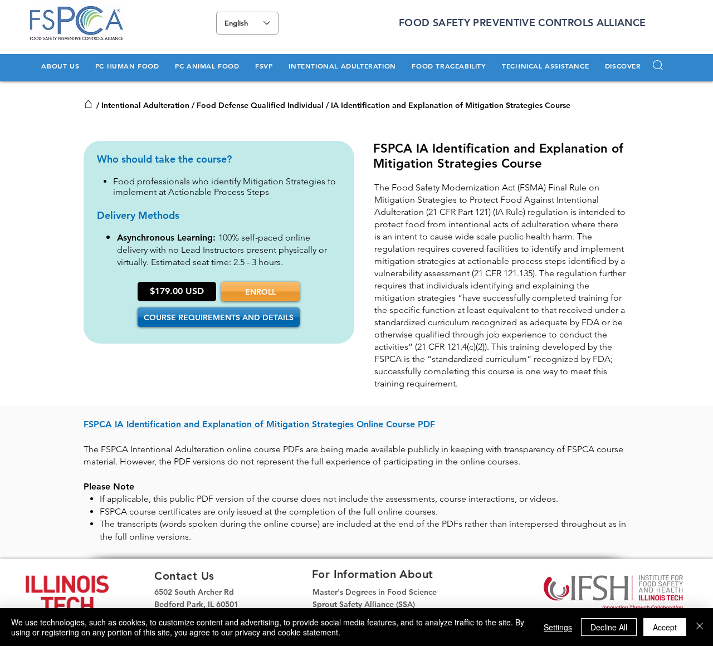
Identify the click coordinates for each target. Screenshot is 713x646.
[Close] (699, 627)
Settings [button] (558, 627)
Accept (665, 627)
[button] (60, 66)
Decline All (608, 627)
